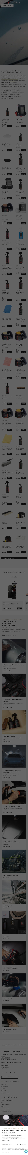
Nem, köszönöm (6, 1152)
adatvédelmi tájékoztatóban (20, 1149)
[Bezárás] (25, 1117)
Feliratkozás (21, 1144)
